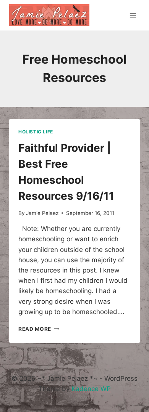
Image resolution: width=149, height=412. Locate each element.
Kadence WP (91, 389)
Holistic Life (35, 132)
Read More (38, 329)
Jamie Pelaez (42, 213)
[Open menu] (133, 15)
